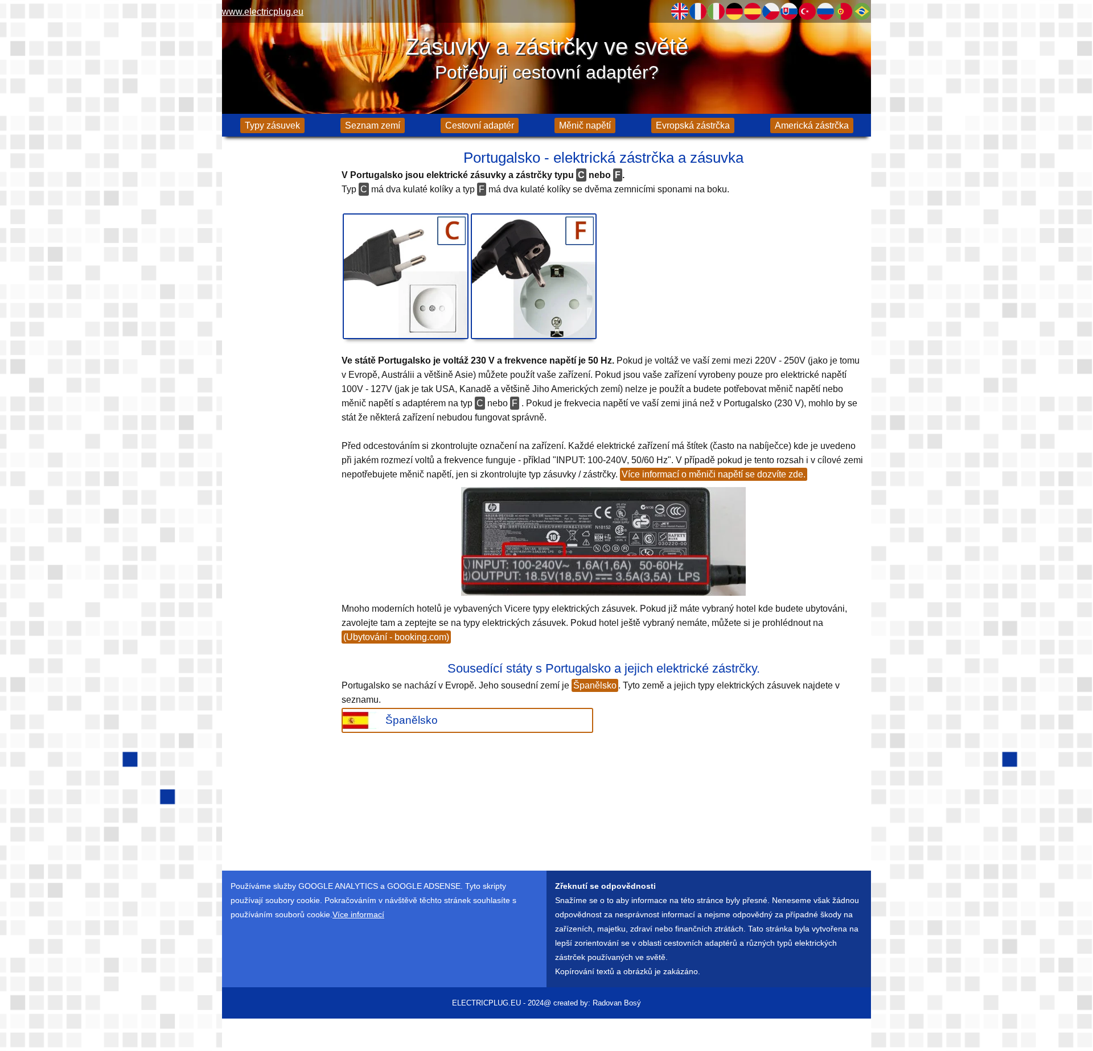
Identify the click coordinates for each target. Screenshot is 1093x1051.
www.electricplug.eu (262, 12)
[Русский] (825, 11)
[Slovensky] (789, 11)
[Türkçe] (807, 11)
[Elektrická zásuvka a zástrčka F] (534, 276)
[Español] (752, 11)
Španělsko (595, 685)
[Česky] (771, 11)
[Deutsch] (734, 11)
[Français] (698, 11)
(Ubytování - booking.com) (396, 637)
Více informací (358, 914)
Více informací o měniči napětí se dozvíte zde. (714, 474)
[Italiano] (716, 11)
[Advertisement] (278, 324)
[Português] (844, 11)
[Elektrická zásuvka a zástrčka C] (406, 276)
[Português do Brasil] (862, 11)
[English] (680, 11)
